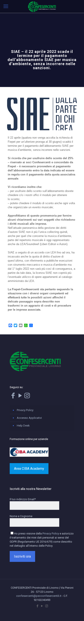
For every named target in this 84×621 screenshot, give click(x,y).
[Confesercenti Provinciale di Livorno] (42, 6)
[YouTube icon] (42, 606)
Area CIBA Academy (29, 469)
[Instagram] (27, 396)
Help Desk (23, 425)
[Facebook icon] (37, 606)
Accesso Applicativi (29, 417)
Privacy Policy (25, 410)
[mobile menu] (5, 6)
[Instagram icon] (46, 606)
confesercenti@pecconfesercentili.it (38, 595)
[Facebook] (13, 396)
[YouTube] (20, 396)
